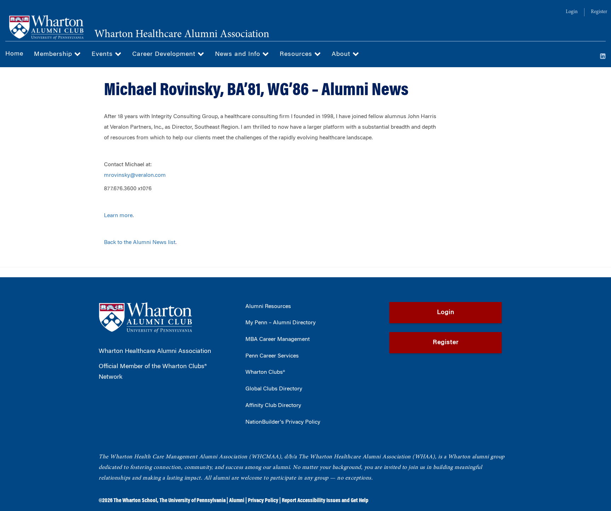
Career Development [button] (165, 54)
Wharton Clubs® (265, 372)
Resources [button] (297, 54)
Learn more (118, 216)
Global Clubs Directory (273, 389)
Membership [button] (54, 54)
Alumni (236, 501)
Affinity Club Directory (273, 405)
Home (14, 54)
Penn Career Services (272, 356)
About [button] (342, 54)
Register (599, 12)
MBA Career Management (277, 339)
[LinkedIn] (603, 57)
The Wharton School (135, 501)
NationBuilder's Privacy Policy (282, 422)
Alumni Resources (268, 306)
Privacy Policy (263, 501)
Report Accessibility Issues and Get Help (325, 501)
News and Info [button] (238, 54)
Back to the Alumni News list (139, 242)
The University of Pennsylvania (192, 501)
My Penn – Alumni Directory (280, 323)
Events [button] (103, 54)
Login (572, 12)
